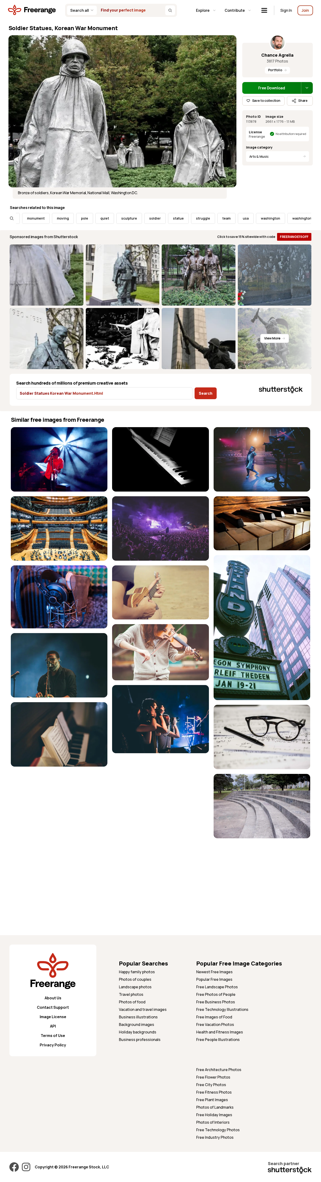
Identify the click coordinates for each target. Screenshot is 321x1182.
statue (145, 218)
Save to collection (266, 100)
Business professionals (139, 1039)
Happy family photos (137, 971)
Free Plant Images (212, 1099)
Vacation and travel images (143, 1009)
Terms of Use (53, 1035)
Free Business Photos (215, 1002)
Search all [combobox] (79, 10)
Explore (203, 10)
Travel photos (131, 994)
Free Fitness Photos (214, 1092)
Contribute (235, 10)
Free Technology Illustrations (222, 1009)
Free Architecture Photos (218, 1069)
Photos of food (132, 1002)
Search (205, 393)
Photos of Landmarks (215, 1107)
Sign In (286, 10)
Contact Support (53, 1007)
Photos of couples (135, 979)
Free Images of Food (214, 1017)
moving (29, 218)
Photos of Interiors (213, 1122)
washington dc (271, 218)
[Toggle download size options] (307, 88)
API (53, 1026)
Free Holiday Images (214, 1114)
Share (303, 100)
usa (212, 218)
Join (305, 10)
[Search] (170, 10)
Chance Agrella (277, 55)
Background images (136, 1024)
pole (51, 218)
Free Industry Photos (215, 1137)
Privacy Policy (53, 1045)
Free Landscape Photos (217, 986)
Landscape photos (135, 986)
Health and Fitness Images (219, 1032)
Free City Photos (211, 1084)
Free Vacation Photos (215, 1024)
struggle (170, 218)
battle (300, 218)
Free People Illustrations (218, 1039)
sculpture (96, 218)
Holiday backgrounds (137, 1032)
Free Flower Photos (213, 1077)
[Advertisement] (262, 876)
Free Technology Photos (218, 1129)
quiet (71, 218)
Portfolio (275, 70)
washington (237, 218)
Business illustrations (138, 1017)
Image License (53, 1016)
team (193, 218)
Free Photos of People (215, 994)
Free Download (271, 88)
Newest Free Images (214, 971)
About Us (53, 998)
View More (272, 338)
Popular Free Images (214, 979)
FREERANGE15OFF (294, 236)
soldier (121, 218)
